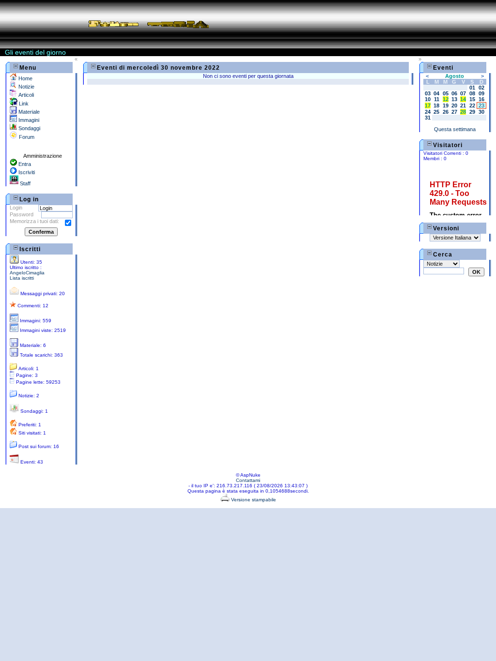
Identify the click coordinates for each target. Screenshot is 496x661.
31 (428, 117)
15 (472, 99)
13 (454, 99)
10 (428, 99)
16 (481, 99)
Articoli (25, 95)
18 (436, 105)
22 (472, 105)
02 (481, 87)
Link (23, 103)
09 (481, 93)
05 (446, 93)
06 (454, 93)
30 (481, 112)
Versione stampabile (253, 499)
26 (446, 112)
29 (472, 112)
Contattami (248, 480)
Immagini (28, 120)
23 (481, 105)
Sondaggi (28, 128)
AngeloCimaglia (27, 272)
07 (463, 93)
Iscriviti (26, 172)
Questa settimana (455, 129)
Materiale (28, 112)
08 (472, 93)
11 (436, 99)
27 (454, 112)
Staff (24, 183)
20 (454, 105)
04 (436, 93)
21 (463, 105)
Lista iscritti (22, 278)
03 (428, 93)
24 (428, 112)
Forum (25, 137)
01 (472, 87)
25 (436, 112)
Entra (24, 164)
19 (446, 105)
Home (24, 78)
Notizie (25, 87)
